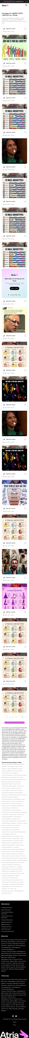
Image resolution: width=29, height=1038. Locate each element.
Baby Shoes (4, 957)
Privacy (14, 1022)
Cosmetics (9, 963)
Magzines (3, 971)
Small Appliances (21, 951)
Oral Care (13, 965)
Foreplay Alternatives (6, 907)
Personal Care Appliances (7, 949)
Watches (23, 941)
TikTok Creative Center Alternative (7, 916)
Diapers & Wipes (14, 961)
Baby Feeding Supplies (6, 955)
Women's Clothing (5, 939)
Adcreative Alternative (7, 920)
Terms (14, 1025)
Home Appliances (16, 947)
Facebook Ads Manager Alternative (7, 912)
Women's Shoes (23, 939)
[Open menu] (26, 5)
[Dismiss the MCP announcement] (27, 1)
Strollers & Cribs (5, 961)
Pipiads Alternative (6, 929)
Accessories (9, 943)
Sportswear (4, 945)
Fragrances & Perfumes (18, 963)
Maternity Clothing (21, 953)
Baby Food (15, 955)
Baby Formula (22, 955)
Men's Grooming (20, 965)
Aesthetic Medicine (21, 967)
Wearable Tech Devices (19, 943)
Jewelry (18, 941)
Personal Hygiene (5, 965)
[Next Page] (25, 717)
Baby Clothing (4, 953)
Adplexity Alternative (6, 922)
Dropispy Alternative (6, 926)
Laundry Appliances (6, 947)
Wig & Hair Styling (13, 969)
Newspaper (21, 969)
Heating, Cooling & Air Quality (8, 951)
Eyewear (3, 943)
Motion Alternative (6, 910)
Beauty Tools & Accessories (8, 967)
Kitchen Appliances (21, 945)
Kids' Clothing (12, 953)
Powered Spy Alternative (7, 931)
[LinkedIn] (13, 1016)
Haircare (3, 963)
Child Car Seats (11, 957)
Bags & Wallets (12, 941)
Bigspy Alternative (6, 924)
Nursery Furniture (18, 959)
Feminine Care (5, 969)
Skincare (23, 961)
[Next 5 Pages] (19, 717)
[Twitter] (16, 1016)
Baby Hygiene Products (7, 959)
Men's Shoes (4, 941)
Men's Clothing (14, 939)
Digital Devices (11, 945)
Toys (19, 961)
